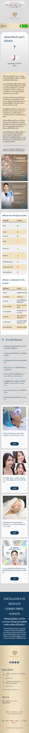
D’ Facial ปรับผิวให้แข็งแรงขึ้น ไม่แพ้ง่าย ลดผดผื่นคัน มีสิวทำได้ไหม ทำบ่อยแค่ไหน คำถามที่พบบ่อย (14, 570)
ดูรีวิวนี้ (14, 444)
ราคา (14, 579)
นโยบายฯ (21, 711)
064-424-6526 (9, 678)
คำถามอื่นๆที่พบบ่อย (14, 340)
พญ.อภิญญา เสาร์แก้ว (14, 63)
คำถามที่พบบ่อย (14, 711)
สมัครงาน (8, 711)
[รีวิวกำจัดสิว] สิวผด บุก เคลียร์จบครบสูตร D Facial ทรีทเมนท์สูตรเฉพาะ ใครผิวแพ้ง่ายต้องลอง (14, 480)
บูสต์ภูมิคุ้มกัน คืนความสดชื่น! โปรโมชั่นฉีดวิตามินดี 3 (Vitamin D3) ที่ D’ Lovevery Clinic (14, 383)
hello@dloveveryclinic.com (12, 689)
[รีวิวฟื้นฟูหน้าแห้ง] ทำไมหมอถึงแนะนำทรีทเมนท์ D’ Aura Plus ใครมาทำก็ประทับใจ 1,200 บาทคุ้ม (14, 524)
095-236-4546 (9, 686)
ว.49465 (14, 65)
